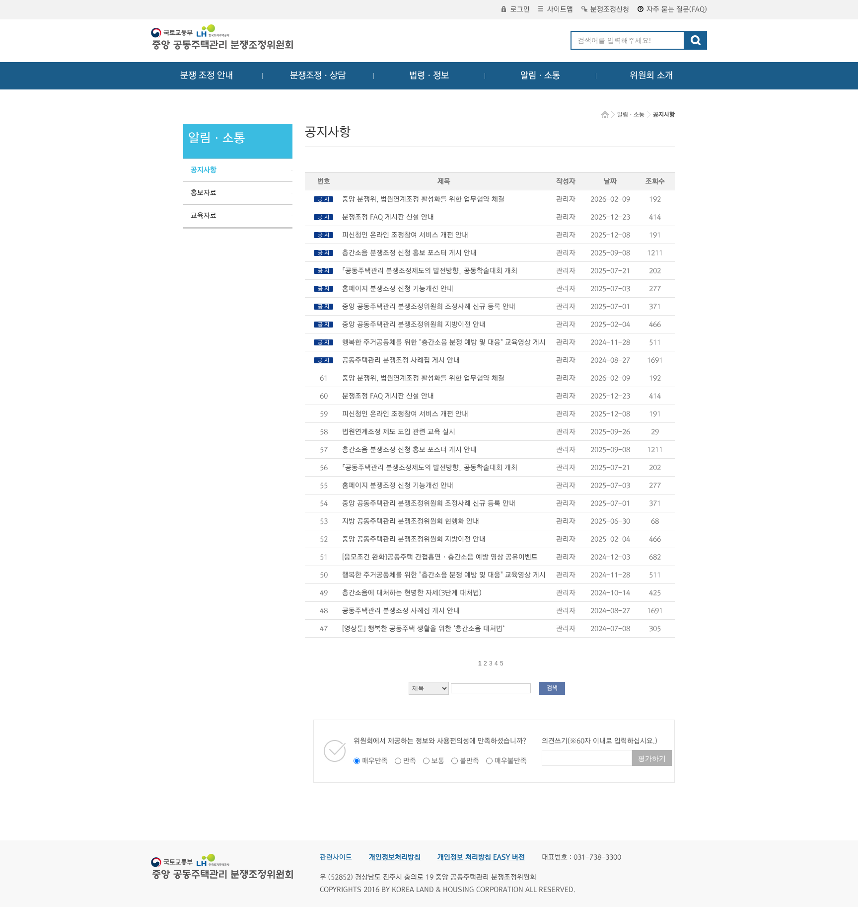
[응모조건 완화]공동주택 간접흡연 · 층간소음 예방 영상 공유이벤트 (440, 557)
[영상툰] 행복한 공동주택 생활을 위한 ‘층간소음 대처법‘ (423, 629)
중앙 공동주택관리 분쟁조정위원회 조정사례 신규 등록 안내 (428, 307)
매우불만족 (511, 761)
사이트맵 (560, 9)
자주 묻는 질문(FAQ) (676, 9)
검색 (552, 688)
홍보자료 (203, 193)
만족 (409, 761)
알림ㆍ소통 (540, 76)
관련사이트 (336, 857)
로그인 (520, 9)
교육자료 (203, 216)
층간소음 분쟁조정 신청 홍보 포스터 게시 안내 (409, 253)
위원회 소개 (651, 76)
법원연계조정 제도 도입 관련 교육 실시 (398, 432)
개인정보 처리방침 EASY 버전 (481, 857)
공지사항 (203, 170)
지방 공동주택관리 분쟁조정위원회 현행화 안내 (410, 521)
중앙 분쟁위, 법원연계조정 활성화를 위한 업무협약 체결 (423, 199)
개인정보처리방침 (395, 857)
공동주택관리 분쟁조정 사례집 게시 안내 (401, 360)
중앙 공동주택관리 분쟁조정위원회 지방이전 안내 (414, 325)
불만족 (469, 761)
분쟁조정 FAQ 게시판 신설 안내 (388, 217)
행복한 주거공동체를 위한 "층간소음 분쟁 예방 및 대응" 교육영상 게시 (444, 342)
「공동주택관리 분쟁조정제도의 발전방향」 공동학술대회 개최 (429, 271)
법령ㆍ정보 (429, 76)
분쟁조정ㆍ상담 (318, 76)
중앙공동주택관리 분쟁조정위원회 (223, 38)
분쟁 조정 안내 (206, 76)
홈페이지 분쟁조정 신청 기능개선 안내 (397, 289)
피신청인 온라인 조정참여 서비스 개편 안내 (405, 235)
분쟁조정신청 (609, 9)
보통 (437, 761)
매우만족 (375, 761)
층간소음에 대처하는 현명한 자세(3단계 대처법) (412, 593)
